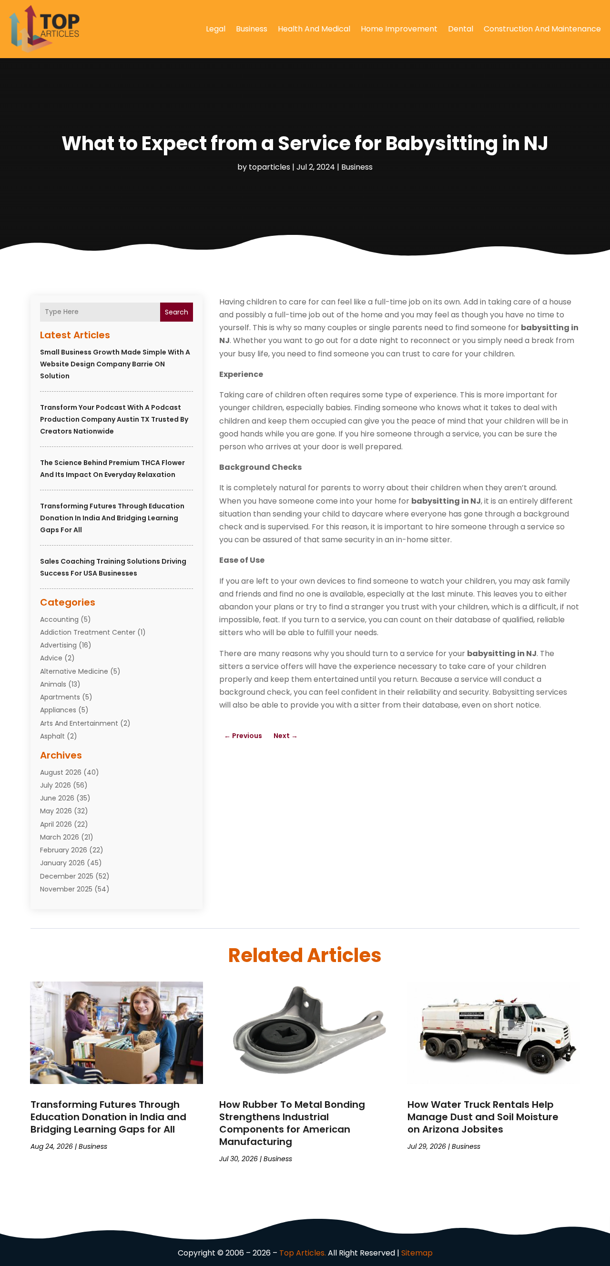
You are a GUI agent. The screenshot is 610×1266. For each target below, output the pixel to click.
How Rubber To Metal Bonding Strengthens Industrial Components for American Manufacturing (292, 1123)
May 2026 (56, 811)
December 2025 (66, 876)
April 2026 (56, 824)
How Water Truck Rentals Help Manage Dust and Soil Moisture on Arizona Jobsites (483, 1117)
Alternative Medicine (74, 671)
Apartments (60, 697)
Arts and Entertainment (79, 723)
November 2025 (66, 889)
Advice (51, 658)
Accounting (59, 619)
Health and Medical (314, 28)
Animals (53, 684)
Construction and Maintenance (542, 28)
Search (176, 312)
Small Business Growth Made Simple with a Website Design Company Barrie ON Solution (115, 364)
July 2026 (55, 785)
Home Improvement (399, 28)
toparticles (269, 167)
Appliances (58, 710)
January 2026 (62, 863)
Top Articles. (302, 1252)
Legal (215, 28)
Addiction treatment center (87, 632)
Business (251, 28)
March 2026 (59, 837)
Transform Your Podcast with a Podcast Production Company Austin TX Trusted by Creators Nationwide (114, 419)
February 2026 (63, 850)
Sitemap (417, 1252)
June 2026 (57, 798)
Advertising (58, 645)
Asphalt (52, 736)
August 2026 (60, 772)
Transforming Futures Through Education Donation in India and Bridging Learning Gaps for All (112, 518)
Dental (460, 28)
